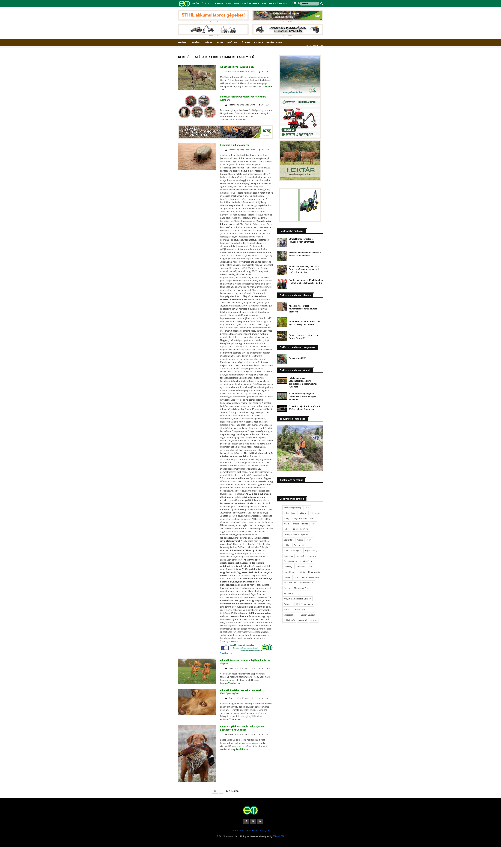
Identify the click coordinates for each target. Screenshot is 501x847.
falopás (300, 540)
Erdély (286, 518)
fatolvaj (287, 577)
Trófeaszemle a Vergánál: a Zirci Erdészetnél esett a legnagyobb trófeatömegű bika (305, 269)
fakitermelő (298, 545)
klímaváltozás (314, 572)
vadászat (302, 513)
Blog (264, 3)
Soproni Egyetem (308, 615)
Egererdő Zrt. (300, 609)
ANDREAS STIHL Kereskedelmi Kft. (298, 582)
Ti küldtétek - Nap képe (292, 419)
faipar (296, 577)
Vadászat (197, 42)
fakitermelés (315, 513)
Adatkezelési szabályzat (257, 830)
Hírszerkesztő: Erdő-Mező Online (241, 71)
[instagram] (295, 3)
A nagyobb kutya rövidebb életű (237, 66)
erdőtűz (287, 545)
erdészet (300, 556)
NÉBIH (287, 523)
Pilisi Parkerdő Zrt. (300, 529)
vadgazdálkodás (290, 615)
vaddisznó (302, 620)
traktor (287, 529)
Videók (228, 3)
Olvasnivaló (186, 52)
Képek (244, 3)
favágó (305, 523)
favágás (287, 588)
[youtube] (299, 3)
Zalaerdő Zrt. (289, 593)
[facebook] (292, 3)
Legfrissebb (218, 3)
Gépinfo (209, 42)
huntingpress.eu (229, 641)
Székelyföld (288, 540)
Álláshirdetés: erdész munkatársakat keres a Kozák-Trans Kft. (303, 309)
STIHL (307, 507)
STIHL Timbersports (304, 604)
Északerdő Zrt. (306, 561)
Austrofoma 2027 (297, 358)
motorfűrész (289, 572)
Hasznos (272, 3)
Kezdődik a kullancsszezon (234, 145)
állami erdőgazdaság (292, 507)
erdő (313, 523)
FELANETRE (278, 836)
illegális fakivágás (312, 550)
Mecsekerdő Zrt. (301, 588)
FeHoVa (313, 620)
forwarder (288, 604)
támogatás (288, 556)
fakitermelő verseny (310, 577)
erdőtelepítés (289, 620)
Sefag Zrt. (312, 556)
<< (215, 791)
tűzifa (309, 540)
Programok (254, 3)
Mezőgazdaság (274, 42)
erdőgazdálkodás (300, 518)
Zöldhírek (245, 42)
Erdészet (182, 42)
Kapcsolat (283, 3)
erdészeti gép (289, 513)
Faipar (220, 42)
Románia (287, 609)
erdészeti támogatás (292, 550)
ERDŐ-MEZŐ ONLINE (201, 3)
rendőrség (288, 566)
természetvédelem (304, 566)
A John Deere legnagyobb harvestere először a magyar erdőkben (303, 396)
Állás (236, 3)
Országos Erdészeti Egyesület (296, 534)
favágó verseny (290, 561)
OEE (309, 545)
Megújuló (232, 42)
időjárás (301, 572)
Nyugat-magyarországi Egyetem (297, 599)
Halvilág (258, 42)
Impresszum (238, 830)
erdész (296, 523)
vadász (313, 518)
